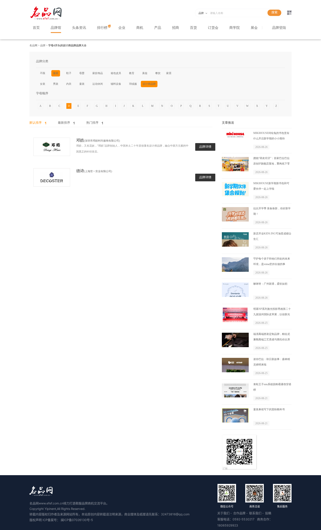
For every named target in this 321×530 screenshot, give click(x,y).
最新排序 (64, 122)
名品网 (33, 45)
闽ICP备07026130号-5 (77, 520)
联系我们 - (256, 513)
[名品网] (46, 19)
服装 (55, 73)
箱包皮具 (116, 73)
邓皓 (80, 140)
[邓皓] (52, 147)
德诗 (80, 171)
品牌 (42, 45)
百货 (193, 27)
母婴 (82, 73)
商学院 (234, 27)
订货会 (213, 27)
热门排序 (92, 122)
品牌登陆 (279, 27)
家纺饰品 (97, 73)
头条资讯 (79, 27)
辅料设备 (116, 83)
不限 (42, 73)
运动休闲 (97, 83)
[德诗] (52, 177)
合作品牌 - (241, 513)
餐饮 (157, 73)
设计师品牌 (149, 83)
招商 (175, 27)
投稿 (268, 513)
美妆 (144, 73)
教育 (131, 73)
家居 (168, 73)
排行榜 (102, 27)
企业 (121, 27)
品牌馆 (56, 27)
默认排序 (35, 122)
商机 (139, 27)
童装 (82, 83)
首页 (36, 27)
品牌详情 (205, 146)
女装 (42, 83)
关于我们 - (225, 513)
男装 (55, 83)
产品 (157, 27)
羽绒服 (133, 83)
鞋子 (68, 73)
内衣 (68, 83)
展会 (254, 27)
